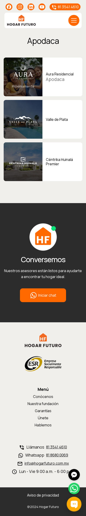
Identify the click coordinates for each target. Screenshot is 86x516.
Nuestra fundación (43, 403)
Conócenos (43, 396)
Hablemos (43, 425)
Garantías (43, 410)
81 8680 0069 (57, 455)
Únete (43, 418)
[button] (73, 20)
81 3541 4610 (56, 447)
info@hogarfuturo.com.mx (47, 463)
